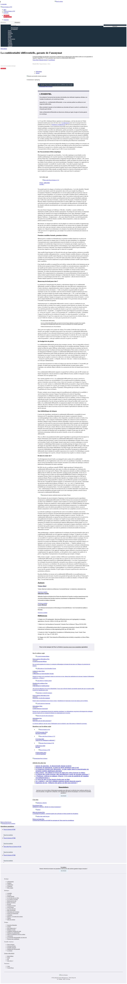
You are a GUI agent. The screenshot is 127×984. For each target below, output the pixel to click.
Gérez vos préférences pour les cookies (16, 934)
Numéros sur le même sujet (42, 726)
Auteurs (41, 583)
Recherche (6, 12)
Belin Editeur (10, 956)
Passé (9, 37)
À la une (9, 895)
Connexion (6, 19)
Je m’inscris (63, 795)
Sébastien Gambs (43, 60)
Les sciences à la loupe (12, 899)
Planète (10, 42)
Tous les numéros (8, 835)
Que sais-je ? (10, 960)
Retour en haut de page (6, 822)
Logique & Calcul (11, 905)
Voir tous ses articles (42, 592)
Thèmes (10, 43)
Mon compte (10, 888)
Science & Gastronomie (12, 913)
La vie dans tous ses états (13, 898)
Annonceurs (10, 936)
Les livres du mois (11, 908)
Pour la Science (10, 944)
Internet (37, 73)
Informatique (4, 48)
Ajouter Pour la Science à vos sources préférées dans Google (57, 84)
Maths (9, 34)
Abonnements (14, 27)
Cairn (8, 966)
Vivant (9, 30)
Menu (5, 9)
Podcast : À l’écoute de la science (15, 916)
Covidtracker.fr (65, 123)
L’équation (9, 915)
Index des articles (11, 919)
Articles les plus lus (39, 763)
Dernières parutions (7, 826)
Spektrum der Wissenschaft (13, 949)
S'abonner (3, 68)
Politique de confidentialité (13, 933)
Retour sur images (11, 902)
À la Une (35, 799)
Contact (9, 926)
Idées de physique (11, 910)
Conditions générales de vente (14, 931)
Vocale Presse (10, 968)
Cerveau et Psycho (11, 946)
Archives (10, 44)
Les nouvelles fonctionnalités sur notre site (17, 937)
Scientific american (11, 947)
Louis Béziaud (51, 60)
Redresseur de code (11, 901)
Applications (10, 884)
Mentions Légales (11, 929)
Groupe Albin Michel (9, 953)
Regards (9, 904)
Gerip (8, 957)
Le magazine (14, 29)
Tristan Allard (36, 60)
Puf (8, 959)
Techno (10, 40)
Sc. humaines (11, 39)
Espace (10, 32)
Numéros (9, 883)
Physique (10, 33)
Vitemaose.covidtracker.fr (58, 124)
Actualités (9, 893)
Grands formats (10, 896)
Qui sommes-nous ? (11, 928)
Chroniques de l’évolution (13, 912)
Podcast (10, 46)
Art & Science (10, 907)
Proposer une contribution (13, 939)
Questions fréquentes (12, 925)
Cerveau (10, 36)
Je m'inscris (63, 870)
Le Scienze (9, 950)
